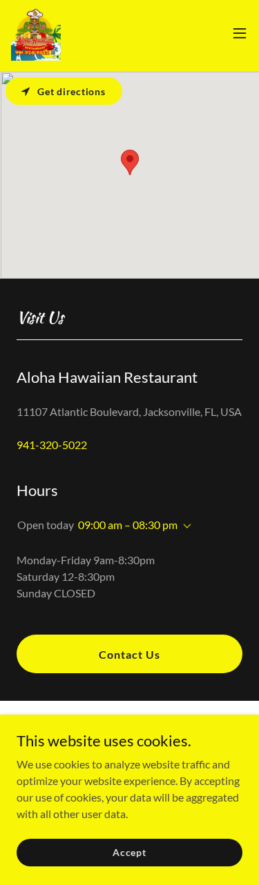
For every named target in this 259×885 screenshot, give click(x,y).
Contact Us (129, 654)
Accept (129, 852)
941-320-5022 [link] (52, 444)
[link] (36, 33)
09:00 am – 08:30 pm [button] (128, 524)
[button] (239, 33)
